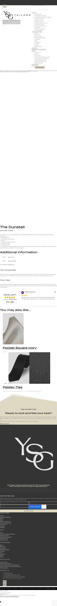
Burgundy (11, 257)
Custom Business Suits (22, 71)
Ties (36, 40)
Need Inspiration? (40, 59)
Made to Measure (39, 49)
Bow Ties (37, 34)
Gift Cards (38, 46)
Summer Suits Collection (43, 17)
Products (7, 71)
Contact (35, 66)
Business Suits (39, 18)
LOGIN (40, 9)
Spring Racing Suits (41, 22)
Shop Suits (38, 14)
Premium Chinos (40, 28)
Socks (37, 43)
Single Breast (12, 260)
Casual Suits (39, 20)
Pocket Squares (40, 37)
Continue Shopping (8, 596)
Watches (37, 42)
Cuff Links (38, 36)
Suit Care (38, 55)
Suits (34, 12)
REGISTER (46, 9)
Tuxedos (37, 27)
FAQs (36, 54)
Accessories (37, 31)
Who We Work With (41, 61)
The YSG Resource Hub (42, 57)
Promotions (39, 30)
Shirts (34, 48)
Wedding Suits (39, 24)
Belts (36, 33)
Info (33, 51)
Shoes (37, 45)
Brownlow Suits (40, 25)
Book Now (40, 67)
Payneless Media (50, 588)
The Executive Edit (41, 15)
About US (38, 52)
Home (2, 71)
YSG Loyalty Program (42, 58)
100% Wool (11, 264)
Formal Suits (39, 21)
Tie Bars (37, 39)
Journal (35, 64)
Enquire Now (6, 230)
